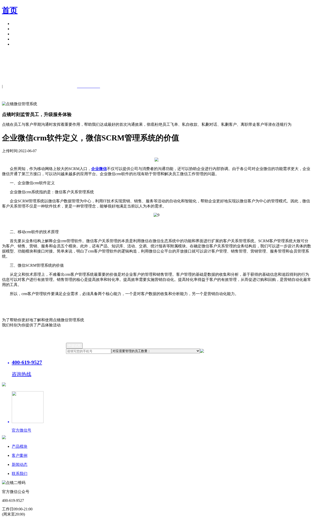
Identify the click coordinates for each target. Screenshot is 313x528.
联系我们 (19, 473)
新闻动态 (19, 464)
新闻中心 (19, 34)
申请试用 (19, 44)
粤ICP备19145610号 (106, 523)
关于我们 (19, 39)
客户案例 (19, 29)
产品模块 (19, 24)
